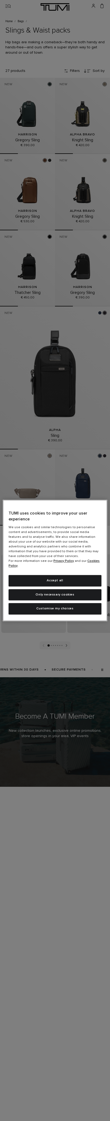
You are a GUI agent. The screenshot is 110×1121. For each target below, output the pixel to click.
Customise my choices (54, 608)
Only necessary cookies (55, 594)
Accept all (55, 580)
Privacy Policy (63, 561)
